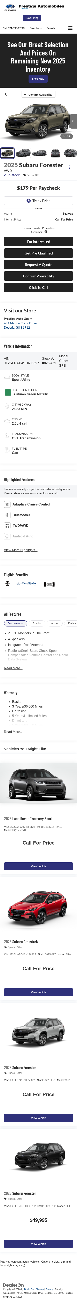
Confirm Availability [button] (38, 276)
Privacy (49, 1289)
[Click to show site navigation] (70, 28)
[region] (38, 223)
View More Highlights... (21, 550)
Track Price (41, 200)
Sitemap (40, 1289)
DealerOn (29, 1289)
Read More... (13, 668)
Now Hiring (32, 18)
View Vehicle (38, 866)
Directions (35, 28)
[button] (13, 28)
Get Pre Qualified (38, 253)
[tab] (15, 623)
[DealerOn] (13, 1284)
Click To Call (38, 287)
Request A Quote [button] (38, 264)
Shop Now (38, 79)
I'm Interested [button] (38, 241)
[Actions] (69, 167)
